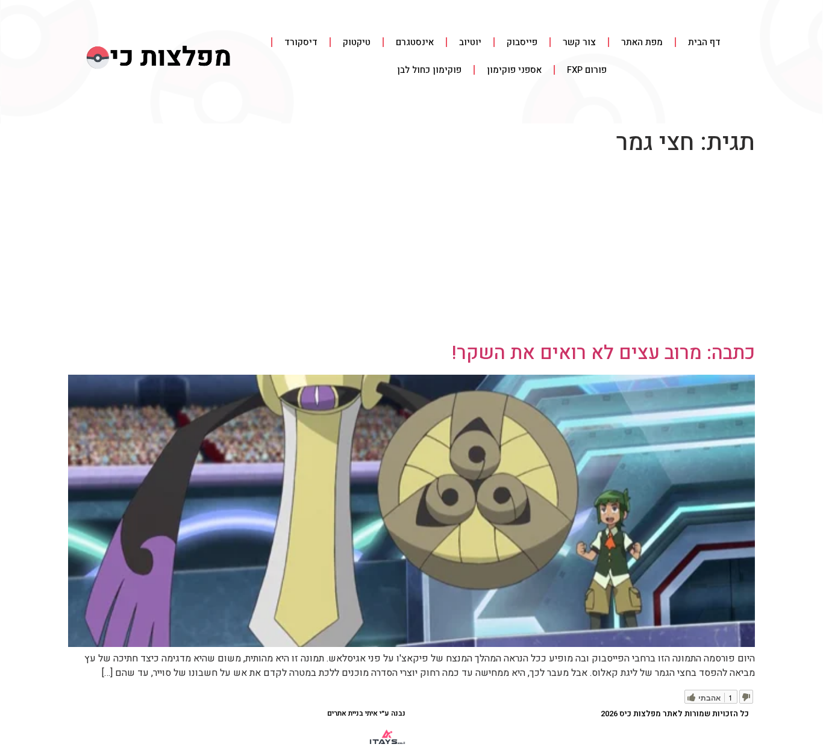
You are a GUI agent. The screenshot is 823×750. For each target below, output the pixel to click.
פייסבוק (522, 42)
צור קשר (579, 42)
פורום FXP (587, 70)
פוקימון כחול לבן (429, 70)
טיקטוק (357, 42)
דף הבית (704, 42)
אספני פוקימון (514, 70)
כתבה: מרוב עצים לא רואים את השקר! (603, 353)
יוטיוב (470, 42)
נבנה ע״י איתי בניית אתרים (366, 713)
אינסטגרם (415, 42)
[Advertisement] (411, 251)
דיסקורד (301, 42)
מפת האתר (642, 42)
